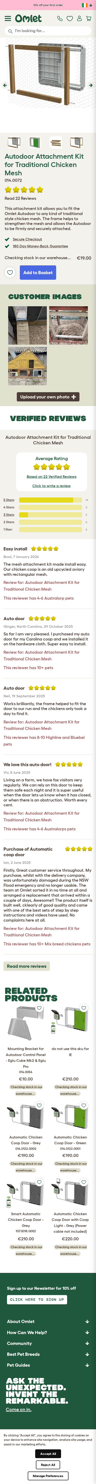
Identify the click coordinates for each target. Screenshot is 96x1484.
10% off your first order (48, 4)
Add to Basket (38, 272)
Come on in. (18, 1409)
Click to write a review (51, 486)
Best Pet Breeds (23, 1354)
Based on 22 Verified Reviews (51, 476)
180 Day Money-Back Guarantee (40, 246)
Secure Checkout (27, 239)
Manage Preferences (48, 1476)
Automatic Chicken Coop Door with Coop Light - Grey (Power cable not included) (70, 1223)
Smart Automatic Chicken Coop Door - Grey (26, 1222)
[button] (4, 85)
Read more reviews (26, 966)
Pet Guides (18, 1365)
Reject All (48, 1465)
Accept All (48, 1454)
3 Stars (8, 514)
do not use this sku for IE (70, 1052)
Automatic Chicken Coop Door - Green (70, 1142)
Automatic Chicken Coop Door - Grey (25, 1142)
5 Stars (8, 500)
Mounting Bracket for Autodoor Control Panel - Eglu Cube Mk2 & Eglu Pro (26, 1060)
